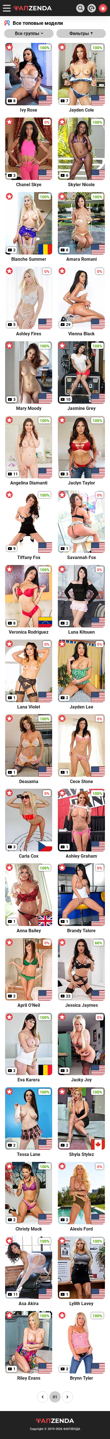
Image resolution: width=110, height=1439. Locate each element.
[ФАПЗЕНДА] (33, 9)
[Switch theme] (103, 8)
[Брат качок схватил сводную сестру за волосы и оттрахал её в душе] (91, 8)
